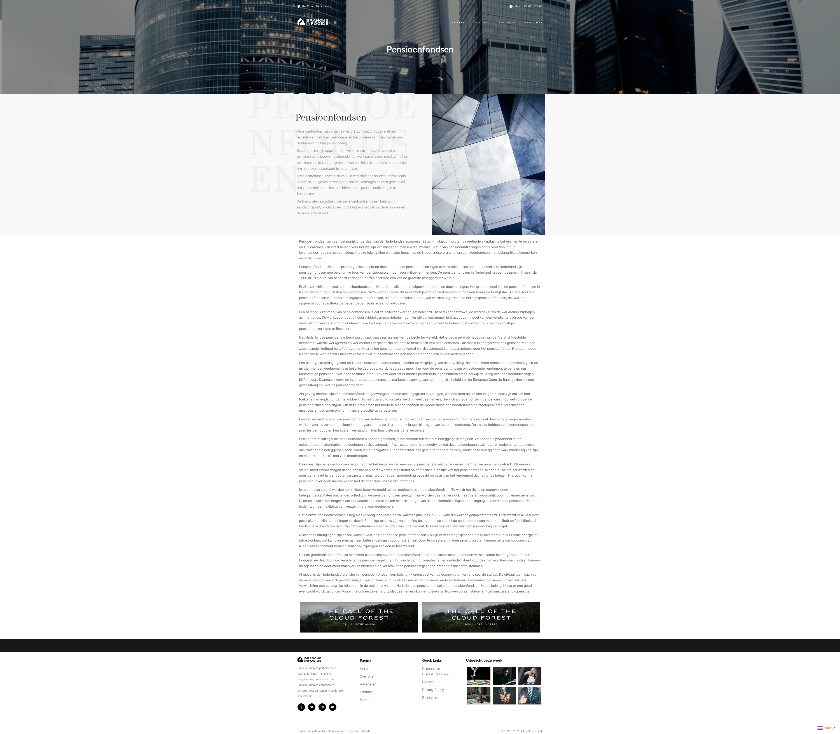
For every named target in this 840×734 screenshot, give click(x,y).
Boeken (459, 22)
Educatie (507, 22)
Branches (533, 22)
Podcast (482, 22)
